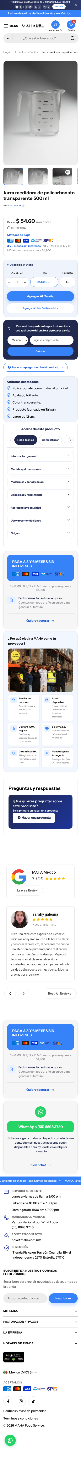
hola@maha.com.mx (26, 1240)
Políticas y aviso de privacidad (24, 1411)
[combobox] (41, 38)
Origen (15, 533)
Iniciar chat (38, 1165)
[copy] (23, 206)
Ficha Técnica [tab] (25, 439)
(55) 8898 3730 (23, 1227)
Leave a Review (27, 890)
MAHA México (44, 872)
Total (44, 272)
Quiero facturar (37, 621)
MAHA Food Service (29, 1425)
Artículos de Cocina (26, 52)
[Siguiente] (71, 440)
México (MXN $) (21, 1372)
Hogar (7, 52)
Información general (23, 456)
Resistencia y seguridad (26, 507)
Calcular (41, 351)
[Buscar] (72, 38)
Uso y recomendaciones (26, 520)
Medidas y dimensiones (26, 469)
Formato (68, 272)
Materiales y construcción (27, 481)
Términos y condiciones (20, 1418)
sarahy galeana (45, 914)
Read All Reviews (59, 993)
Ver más (59, 6)
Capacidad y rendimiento (27, 494)
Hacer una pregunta (36, 817)
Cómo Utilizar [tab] (50, 439)
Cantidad (17, 273)
